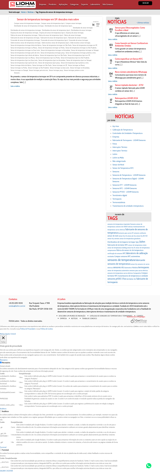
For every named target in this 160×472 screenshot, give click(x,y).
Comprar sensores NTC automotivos (127, 256)
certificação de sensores (115, 253)
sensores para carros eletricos (139, 270)
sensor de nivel (113, 236)
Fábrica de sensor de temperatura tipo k (50, 35)
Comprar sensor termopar (73, 23)
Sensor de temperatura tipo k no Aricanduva (51, 60)
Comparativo (137, 273)
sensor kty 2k (123, 236)
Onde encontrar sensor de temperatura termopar (26, 43)
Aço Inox (115, 126)
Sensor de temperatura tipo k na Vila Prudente (75, 58)
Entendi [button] (13, 334)
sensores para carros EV (126, 233)
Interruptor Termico (119, 150)
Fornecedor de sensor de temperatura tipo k (54, 40)
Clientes (140, 316)
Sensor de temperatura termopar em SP (84, 45)
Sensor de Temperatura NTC (123, 168)
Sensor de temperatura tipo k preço (49, 63)
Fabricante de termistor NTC (118, 245)
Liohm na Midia (118, 157)
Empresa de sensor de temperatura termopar (24, 33)
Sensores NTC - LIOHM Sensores (124, 188)
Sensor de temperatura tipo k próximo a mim (74, 63)
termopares (143, 267)
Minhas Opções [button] (5, 334)
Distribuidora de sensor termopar (81, 30)
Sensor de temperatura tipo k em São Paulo (53, 55)
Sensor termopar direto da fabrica (21, 65)
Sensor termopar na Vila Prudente (38, 68)
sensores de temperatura (121, 260)
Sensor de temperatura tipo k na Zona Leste (24, 60)
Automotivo (128, 268)
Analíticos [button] (3, 408)
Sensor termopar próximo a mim (74, 70)
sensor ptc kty (131, 236)
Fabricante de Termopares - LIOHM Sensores (129, 140)
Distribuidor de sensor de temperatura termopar (29, 26)
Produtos (52, 4)
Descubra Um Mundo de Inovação (72, 316)
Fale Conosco (108, 4)
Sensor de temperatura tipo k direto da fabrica (25, 55)
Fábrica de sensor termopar (72, 35)
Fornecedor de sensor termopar (78, 40)
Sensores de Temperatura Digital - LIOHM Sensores (128, 180)
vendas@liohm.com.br (17, 306)
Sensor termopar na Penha (19, 68)
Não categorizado (119, 161)
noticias (130, 227)
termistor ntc (131, 279)
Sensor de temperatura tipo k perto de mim (24, 63)
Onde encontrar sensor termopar (80, 43)
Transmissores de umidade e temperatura (128, 206)
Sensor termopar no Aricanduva (79, 68)
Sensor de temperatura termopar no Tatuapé (84, 50)
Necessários (6, 363)
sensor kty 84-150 (142, 236)
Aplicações (63, 4)
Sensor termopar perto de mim (38, 70)
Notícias (31, 12)
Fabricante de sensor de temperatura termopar (25, 38)
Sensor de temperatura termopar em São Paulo (57, 45)
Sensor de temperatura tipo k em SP (79, 55)
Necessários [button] (4, 360)
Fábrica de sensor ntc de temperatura (129, 250)
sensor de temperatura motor (137, 245)
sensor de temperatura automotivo (118, 270)
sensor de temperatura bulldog (117, 248)
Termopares (117, 199)
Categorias (74, 4)
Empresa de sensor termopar (75, 33)
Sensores (17, 73)
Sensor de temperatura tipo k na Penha (48, 58)
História (135, 267)
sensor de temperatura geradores (130, 239)
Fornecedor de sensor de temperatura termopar (25, 40)
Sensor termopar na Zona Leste (59, 68)
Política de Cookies (46, 329)
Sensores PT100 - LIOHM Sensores (125, 192)
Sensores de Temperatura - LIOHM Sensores (129, 175)
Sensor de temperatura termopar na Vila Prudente (81, 48)
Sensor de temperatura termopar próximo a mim (81, 53)
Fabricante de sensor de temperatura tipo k (53, 38)
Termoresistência (118, 202)
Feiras (114, 144)
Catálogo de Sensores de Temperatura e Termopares (111, 316)
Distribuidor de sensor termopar (83, 28)
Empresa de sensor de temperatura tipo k (52, 33)
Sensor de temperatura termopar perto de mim (25, 53)
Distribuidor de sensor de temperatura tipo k (58, 26)
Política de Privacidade (27, 329)
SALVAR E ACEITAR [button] (6, 471)
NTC (124, 253)
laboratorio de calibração (137, 253)
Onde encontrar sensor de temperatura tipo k (55, 43)
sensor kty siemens (113, 239)
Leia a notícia (15, 86)
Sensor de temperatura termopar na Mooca (24, 48)
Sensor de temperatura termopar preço (53, 53)
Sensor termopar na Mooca (76, 65)
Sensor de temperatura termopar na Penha (51, 48)
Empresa (42, 4)
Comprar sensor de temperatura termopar (27, 23)
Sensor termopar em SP (59, 65)
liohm (142, 241)
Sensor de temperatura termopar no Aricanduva (55, 50)
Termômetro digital (119, 195)
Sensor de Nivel (118, 164)
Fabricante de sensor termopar (77, 38)
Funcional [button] (3, 447)
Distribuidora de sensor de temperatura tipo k (56, 30)
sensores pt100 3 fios (117, 278)
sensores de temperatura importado (119, 224)
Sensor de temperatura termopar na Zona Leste (25, 50)
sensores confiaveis (140, 233)
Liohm (114, 154)
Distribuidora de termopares (118, 242)
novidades (111, 256)
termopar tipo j (133, 242)
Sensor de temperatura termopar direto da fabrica (26, 45)
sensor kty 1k (131, 248)
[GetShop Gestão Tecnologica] (141, 321)
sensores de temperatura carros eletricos (120, 273)
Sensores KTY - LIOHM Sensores (124, 185)
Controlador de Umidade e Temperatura (127, 133)
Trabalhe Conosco (89, 318)
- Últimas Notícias (142, 23)
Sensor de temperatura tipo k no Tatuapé (78, 60)
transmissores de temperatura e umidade (133, 276)
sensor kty (134, 264)
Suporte (84, 4)
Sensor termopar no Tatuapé (19, 70)
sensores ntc (118, 267)
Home (23, 12)
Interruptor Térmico (119, 147)
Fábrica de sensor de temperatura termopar (24, 35)
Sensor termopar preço (56, 70)
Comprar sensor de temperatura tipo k (52, 23)
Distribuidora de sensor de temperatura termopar (26, 30)
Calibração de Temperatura (122, 130)
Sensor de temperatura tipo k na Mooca (23, 58)
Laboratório (95, 4)
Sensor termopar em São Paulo (42, 65)
